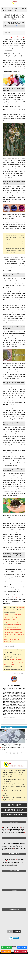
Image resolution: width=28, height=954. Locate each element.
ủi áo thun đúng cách (13, 627)
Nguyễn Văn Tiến (19, 22)
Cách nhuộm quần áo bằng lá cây (13, 37)
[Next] (26, 740)
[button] (2, 2)
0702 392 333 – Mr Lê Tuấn (15, 861)
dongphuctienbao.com (16, 659)
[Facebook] (14, 721)
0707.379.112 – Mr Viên (9, 859)
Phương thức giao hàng (15, 845)
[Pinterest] (13, 721)
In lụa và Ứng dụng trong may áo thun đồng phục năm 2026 (14, 745)
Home (3, 8)
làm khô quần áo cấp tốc (14, 624)
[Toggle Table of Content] (22, 33)
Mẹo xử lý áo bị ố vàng (10, 617)
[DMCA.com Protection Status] (14, 931)
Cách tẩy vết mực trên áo (11, 642)
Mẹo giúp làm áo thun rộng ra (12, 629)
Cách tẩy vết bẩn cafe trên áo (12, 614)
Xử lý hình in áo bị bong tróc (12, 622)
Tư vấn (8, 8)
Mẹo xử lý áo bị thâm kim (11, 639)
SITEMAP (10, 848)
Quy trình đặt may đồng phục (11, 843)
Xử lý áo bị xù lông (9, 619)
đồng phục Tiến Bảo (17, 597)
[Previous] (1, 740)
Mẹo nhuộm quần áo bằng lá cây (13, 632)
